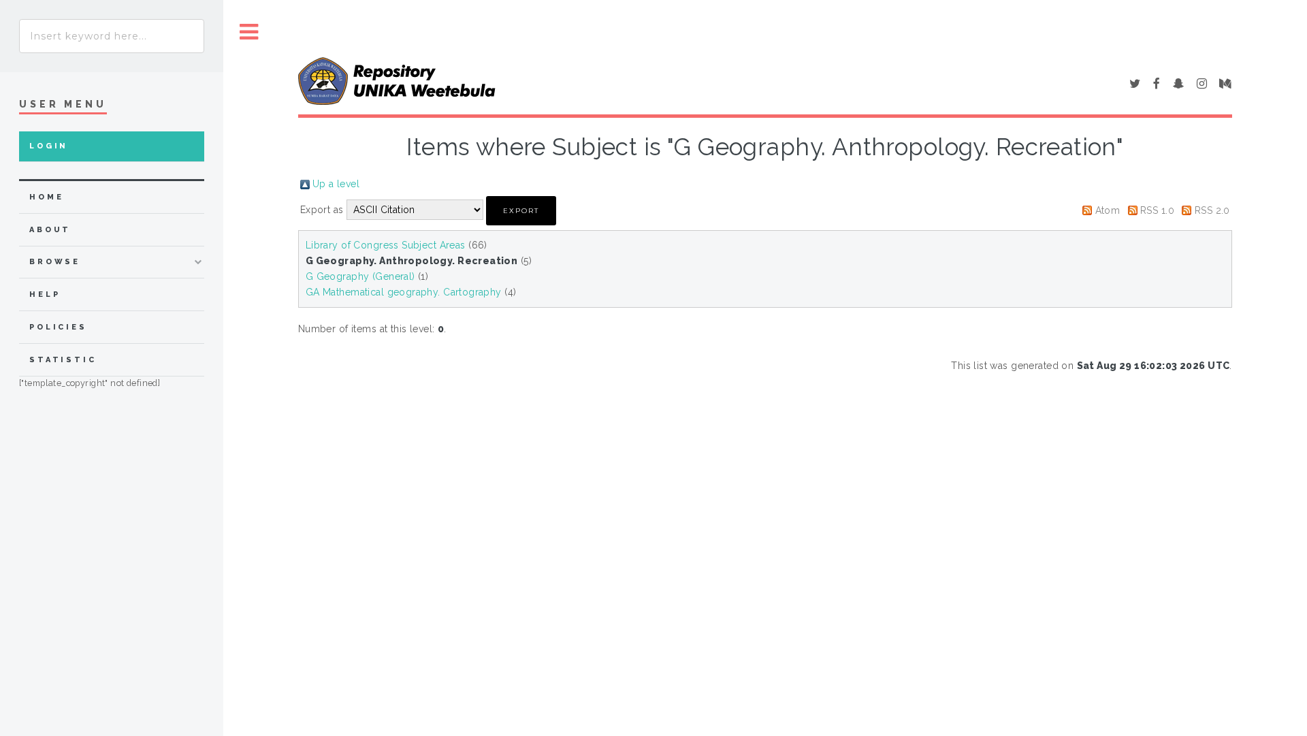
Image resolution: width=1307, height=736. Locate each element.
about (50, 229)
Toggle (249, 32)
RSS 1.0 (1157, 210)
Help (44, 294)
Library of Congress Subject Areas (386, 245)
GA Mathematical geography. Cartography (404, 292)
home (46, 197)
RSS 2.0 (1212, 210)
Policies (58, 327)
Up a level (335, 183)
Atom (1107, 210)
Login (48, 146)
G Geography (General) (360, 276)
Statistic (63, 359)
